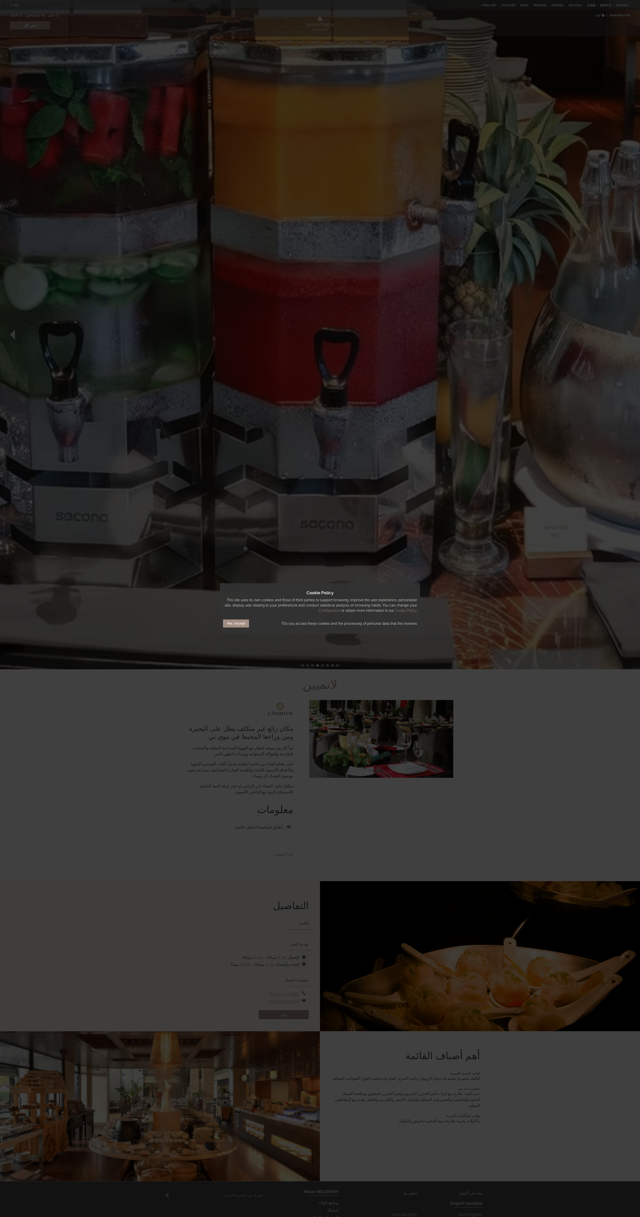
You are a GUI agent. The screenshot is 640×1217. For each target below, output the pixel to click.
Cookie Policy (406, 610)
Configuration (329, 610)
